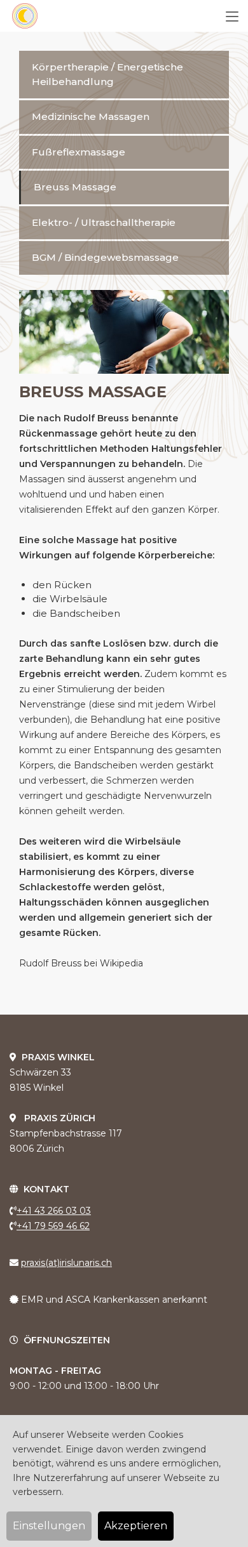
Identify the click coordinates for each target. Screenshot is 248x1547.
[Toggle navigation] (232, 17)
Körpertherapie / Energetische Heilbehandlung (107, 74)
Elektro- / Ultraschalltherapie (104, 222)
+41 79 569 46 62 (53, 1226)
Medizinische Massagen (90, 116)
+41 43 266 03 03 (54, 1210)
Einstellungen (49, 1526)
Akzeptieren (135, 1526)
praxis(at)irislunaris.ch (66, 1262)
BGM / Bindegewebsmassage (105, 257)
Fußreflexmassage (78, 152)
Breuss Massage (75, 187)
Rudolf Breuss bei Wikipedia (81, 963)
